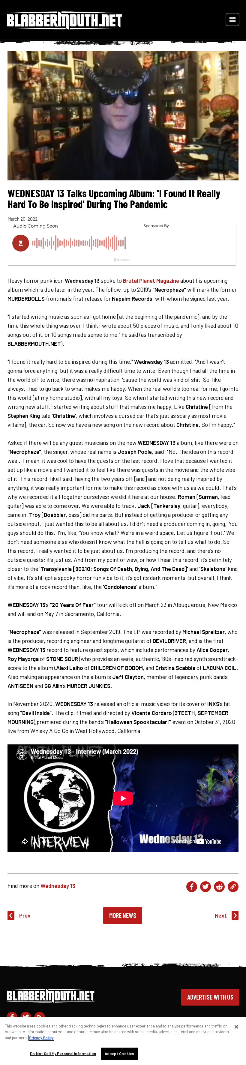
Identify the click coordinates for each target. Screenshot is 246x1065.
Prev (25, 915)
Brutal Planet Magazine (151, 280)
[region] (123, 1041)
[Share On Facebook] (191, 886)
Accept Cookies (119, 1053)
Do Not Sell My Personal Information (63, 1053)
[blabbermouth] (64, 27)
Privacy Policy (41, 1037)
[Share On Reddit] (219, 886)
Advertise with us (210, 997)
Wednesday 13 (57, 885)
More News (122, 915)
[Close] (236, 1026)
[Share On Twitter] (205, 886)
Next (221, 915)
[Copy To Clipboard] (233, 886)
